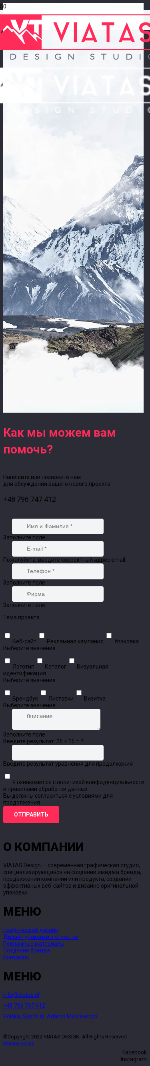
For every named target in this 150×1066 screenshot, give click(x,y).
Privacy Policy (18, 1043)
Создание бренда (26, 950)
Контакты (16, 957)
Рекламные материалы (33, 943)
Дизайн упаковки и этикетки (40, 937)
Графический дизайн (30, 930)
